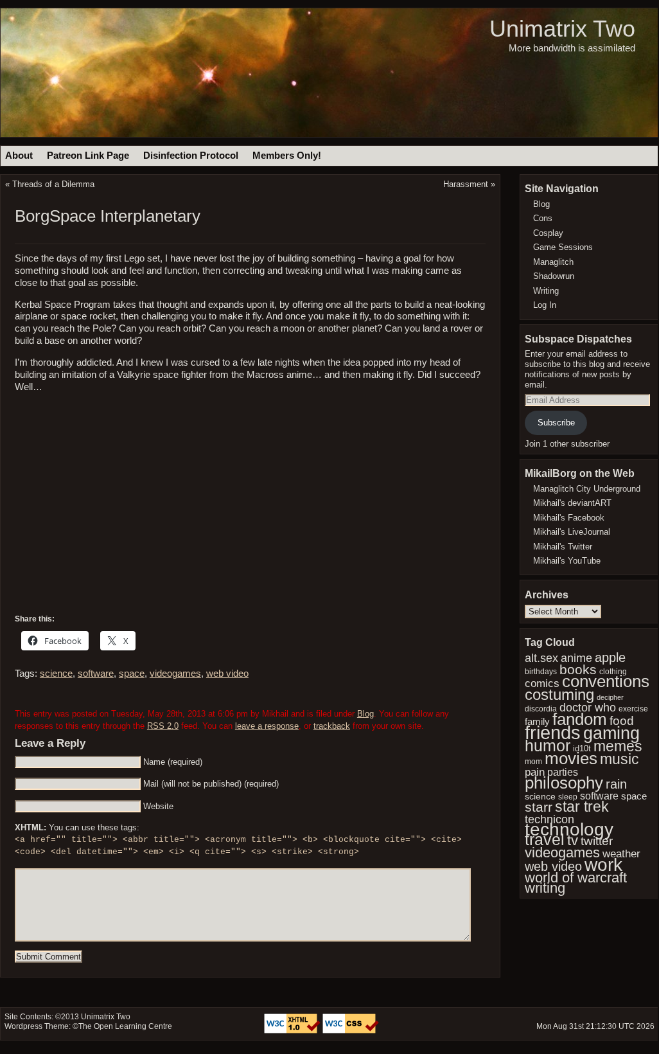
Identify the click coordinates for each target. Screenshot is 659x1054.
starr (538, 806)
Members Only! (286, 155)
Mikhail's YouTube (567, 561)
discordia (541, 708)
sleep (567, 796)
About (19, 155)
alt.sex (541, 658)
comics (542, 683)
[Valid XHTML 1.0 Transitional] (293, 1030)
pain (535, 772)
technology (569, 829)
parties (562, 772)
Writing (546, 291)
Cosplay (548, 233)
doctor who (587, 707)
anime (576, 658)
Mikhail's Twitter (562, 546)
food (622, 721)
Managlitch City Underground (586, 489)
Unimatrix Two (562, 28)
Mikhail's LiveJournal (571, 532)
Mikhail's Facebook (568, 518)
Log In (544, 305)
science (56, 673)
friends (553, 732)
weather (621, 853)
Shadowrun (553, 276)
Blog (365, 714)
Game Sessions (563, 247)
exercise (633, 708)
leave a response (267, 726)
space (132, 673)
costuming (559, 694)
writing (545, 888)
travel (545, 839)
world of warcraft (576, 878)
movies (571, 758)
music (619, 759)
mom (533, 761)
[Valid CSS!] (350, 1030)
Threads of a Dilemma (53, 184)
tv (572, 840)
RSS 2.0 (163, 726)
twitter (597, 841)
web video (227, 673)
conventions (605, 681)
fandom (579, 719)
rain (616, 784)
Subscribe (556, 422)
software (96, 673)
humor (547, 746)
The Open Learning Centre (125, 1026)
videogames (175, 673)
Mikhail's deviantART (572, 503)
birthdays (541, 671)
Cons (542, 218)
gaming (611, 733)
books (578, 669)
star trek (582, 806)
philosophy (564, 782)
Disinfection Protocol (190, 155)
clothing (613, 671)
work (603, 865)
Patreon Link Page (88, 155)
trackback (331, 726)
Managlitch (553, 262)
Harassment (465, 184)
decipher (610, 697)
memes (617, 746)
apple (610, 657)
